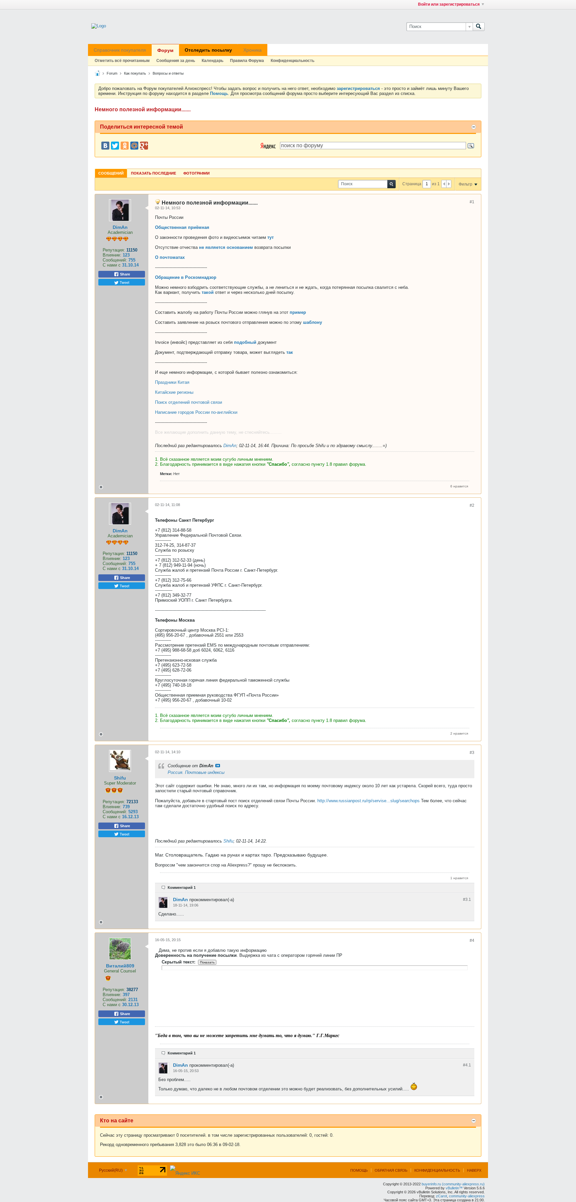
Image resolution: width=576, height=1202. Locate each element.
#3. (467, 899)
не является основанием (226, 247)
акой (209, 292)
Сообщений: (115, 260)
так (289, 352)
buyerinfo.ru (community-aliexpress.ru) (453, 1184)
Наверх (474, 1170)
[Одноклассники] (125, 146)
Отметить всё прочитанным (122, 60)
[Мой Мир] (134, 146)
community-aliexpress (467, 1196)
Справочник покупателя (120, 50)
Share (124, 274)
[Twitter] (115, 146)
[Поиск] (479, 26)
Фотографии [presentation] (196, 173)
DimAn (120, 227)
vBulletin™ (454, 1188)
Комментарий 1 (182, 888)
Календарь (212, 60)
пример (298, 312)
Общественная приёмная (182, 227)
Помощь (359, 1170)
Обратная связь (391, 1170)
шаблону (312, 322)
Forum (112, 73)
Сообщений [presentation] (111, 173)
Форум (165, 50)
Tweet (124, 282)
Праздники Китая (172, 382)
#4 (472, 940)
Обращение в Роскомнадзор (185, 277)
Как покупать (135, 73)
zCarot (441, 1196)
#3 (472, 752)
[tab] (111, 173)
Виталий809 (120, 965)
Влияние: (112, 255)
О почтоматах (170, 257)
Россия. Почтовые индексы (196, 772)
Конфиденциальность (292, 60)
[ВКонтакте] (105, 146)
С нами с (112, 265)
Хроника (252, 50)
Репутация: (114, 250)
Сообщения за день (175, 60)
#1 (472, 202)
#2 (472, 505)
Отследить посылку (208, 50)
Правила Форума (247, 60)
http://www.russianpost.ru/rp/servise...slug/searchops (368, 800)
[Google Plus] (144, 146)
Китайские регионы (174, 392)
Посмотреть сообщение (217, 765)
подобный (245, 342)
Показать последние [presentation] (153, 173)
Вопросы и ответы (168, 73)
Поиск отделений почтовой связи (188, 402)
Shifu (120, 778)
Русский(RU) (111, 1170)
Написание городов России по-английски (196, 412)
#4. (467, 1065)
